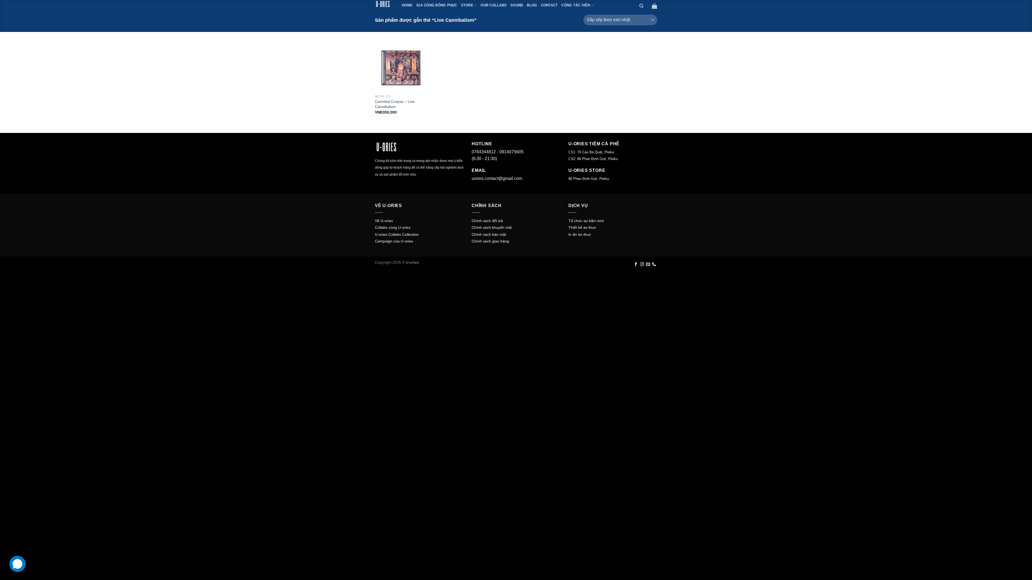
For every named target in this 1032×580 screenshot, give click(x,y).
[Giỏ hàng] (654, 6)
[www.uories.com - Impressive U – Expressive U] (384, 4)
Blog (532, 5)
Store (467, 5)
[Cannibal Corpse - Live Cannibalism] (401, 66)
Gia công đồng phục (436, 5)
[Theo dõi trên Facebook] (636, 264)
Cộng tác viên (575, 5)
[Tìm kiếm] (641, 6)
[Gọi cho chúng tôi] (654, 264)
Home (407, 5)
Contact (549, 5)
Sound (516, 5)
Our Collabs (494, 5)
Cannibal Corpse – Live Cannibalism (395, 104)
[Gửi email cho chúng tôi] (648, 264)
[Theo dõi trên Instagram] (642, 264)
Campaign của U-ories (394, 241)
